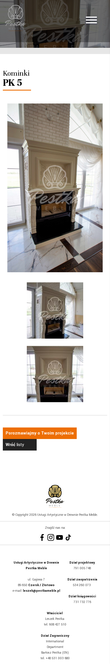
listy (15, 445)
